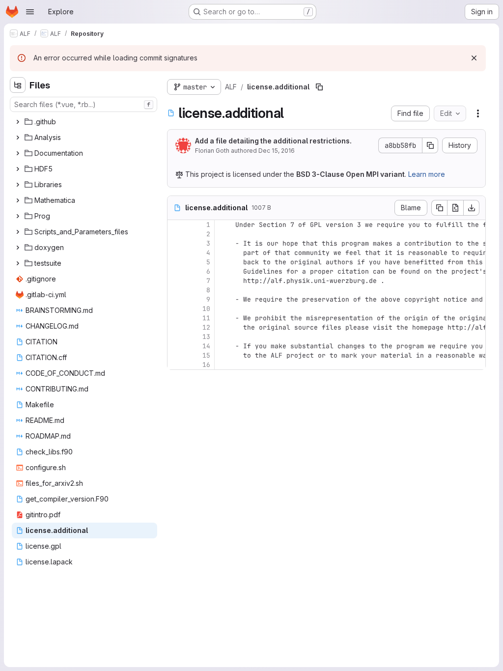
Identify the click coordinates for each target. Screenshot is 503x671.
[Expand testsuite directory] (18, 263)
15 (206, 355)
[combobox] (83, 104)
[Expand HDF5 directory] (18, 169)
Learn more (426, 174)
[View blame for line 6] (175, 271)
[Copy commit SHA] (430, 145)
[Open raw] (455, 208)
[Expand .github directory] (18, 122)
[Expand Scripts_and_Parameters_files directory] (18, 232)
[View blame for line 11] (175, 318)
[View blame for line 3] (175, 243)
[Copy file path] (319, 87)
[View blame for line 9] (175, 299)
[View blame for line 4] (175, 252)
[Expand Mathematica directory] (18, 200)
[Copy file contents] (439, 208)
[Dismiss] (474, 58)
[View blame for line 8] (175, 290)
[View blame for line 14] (175, 346)
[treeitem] (84, 122)
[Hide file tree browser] (18, 85)
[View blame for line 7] (175, 280)
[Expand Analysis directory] (18, 137)
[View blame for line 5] (175, 262)
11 (206, 318)
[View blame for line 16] (175, 364)
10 (206, 309)
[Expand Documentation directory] (18, 153)
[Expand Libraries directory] (18, 185)
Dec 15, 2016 (276, 150)
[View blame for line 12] (175, 327)
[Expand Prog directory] (18, 216)
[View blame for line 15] (175, 355)
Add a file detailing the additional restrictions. (273, 141)
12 (206, 327)
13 (206, 337)
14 (206, 346)
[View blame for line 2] (175, 234)
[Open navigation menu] (30, 12)
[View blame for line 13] (175, 336)
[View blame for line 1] (175, 224)
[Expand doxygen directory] (18, 247)
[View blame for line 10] (175, 308)
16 (206, 365)
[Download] (471, 208)
